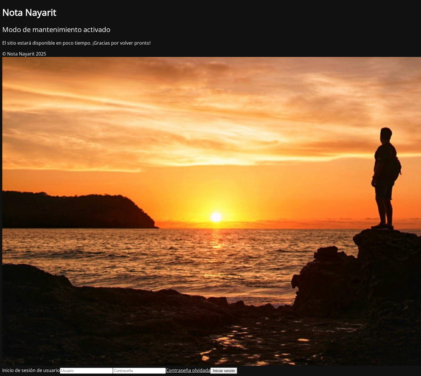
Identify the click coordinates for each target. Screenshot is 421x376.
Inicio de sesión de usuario (31, 370)
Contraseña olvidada (188, 370)
